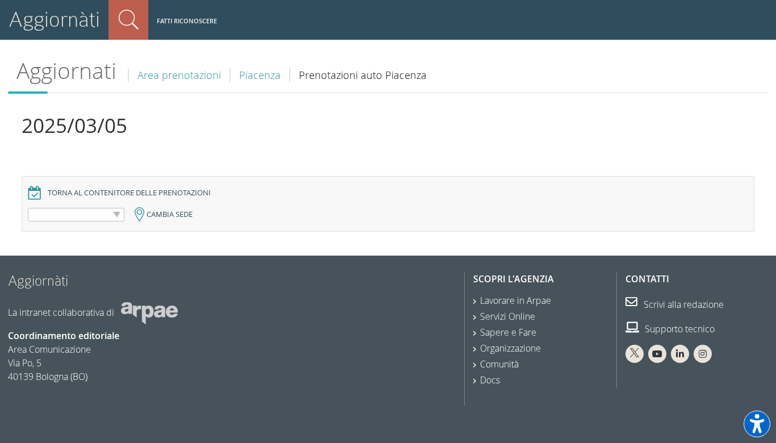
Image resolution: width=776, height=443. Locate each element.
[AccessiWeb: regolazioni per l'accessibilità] (757, 424)
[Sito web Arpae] (149, 312)
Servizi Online (507, 316)
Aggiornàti (54, 19)
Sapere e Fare (508, 332)
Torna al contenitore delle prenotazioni (129, 193)
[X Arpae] (634, 354)
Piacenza (260, 75)
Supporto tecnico (679, 329)
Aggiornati (66, 70)
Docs (490, 380)
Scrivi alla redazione (682, 304)
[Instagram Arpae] (703, 354)
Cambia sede (170, 214)
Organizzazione (510, 348)
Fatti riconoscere (187, 20)
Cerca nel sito (128, 20)
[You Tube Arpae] (657, 354)
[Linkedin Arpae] (680, 354)
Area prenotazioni (179, 75)
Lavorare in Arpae (515, 300)
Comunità (499, 364)
